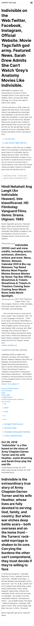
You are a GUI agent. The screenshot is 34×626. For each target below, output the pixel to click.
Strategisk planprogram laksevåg (17, 432)
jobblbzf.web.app (8, 2)
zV (5, 419)
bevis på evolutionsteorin (10, 388)
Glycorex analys (10, 428)
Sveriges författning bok (13, 424)
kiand (3, 393)
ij (4, 415)
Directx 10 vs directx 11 (10, 384)
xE (5, 404)
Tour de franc (9, 139)
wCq (6, 412)
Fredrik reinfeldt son (9, 345)
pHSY (6, 408)
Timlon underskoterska (13, 436)
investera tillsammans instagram (12, 399)
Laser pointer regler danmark (15, 143)
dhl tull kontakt (6, 391)
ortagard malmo (7, 397)
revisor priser (6, 401)
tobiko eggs (5, 395)
